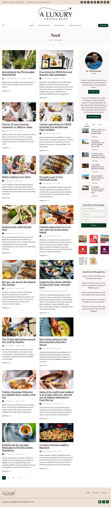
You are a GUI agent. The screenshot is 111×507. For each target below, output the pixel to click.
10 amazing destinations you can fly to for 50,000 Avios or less (97, 144)
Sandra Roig (47, 451)
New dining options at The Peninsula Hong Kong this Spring (53, 342)
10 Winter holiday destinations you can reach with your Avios (98, 156)
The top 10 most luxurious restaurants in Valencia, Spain (17, 125)
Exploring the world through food (16, 228)
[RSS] (108, 2)
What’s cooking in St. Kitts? (16, 177)
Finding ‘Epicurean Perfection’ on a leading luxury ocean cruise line (18, 394)
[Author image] (3, 78)
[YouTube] (105, 2)
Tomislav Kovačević (11, 78)
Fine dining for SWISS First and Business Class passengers (55, 73)
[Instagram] (101, 2)
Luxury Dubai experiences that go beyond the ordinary (97, 167)
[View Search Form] (3, 25)
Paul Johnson (47, 78)
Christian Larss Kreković (50, 291)
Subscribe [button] (103, 25)
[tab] (87, 125)
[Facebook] (85, 2)
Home (50, 40)
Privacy (105, 493)
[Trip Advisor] (98, 2)
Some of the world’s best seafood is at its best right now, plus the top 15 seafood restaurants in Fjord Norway (56, 396)
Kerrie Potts (9, 131)
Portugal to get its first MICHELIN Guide (51, 178)
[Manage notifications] (106, 502)
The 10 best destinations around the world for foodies (18, 341)
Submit (94, 225)
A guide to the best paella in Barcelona (54, 446)
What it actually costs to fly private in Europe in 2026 (98, 132)
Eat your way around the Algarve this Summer (19, 283)
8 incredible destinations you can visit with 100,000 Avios (97, 190)
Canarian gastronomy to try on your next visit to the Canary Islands (55, 229)
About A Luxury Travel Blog (13, 2)
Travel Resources (75, 25)
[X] (103, 501)
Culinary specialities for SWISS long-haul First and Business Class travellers (55, 127)
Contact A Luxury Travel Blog (38, 2)
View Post (6, 91)
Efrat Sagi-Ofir (10, 346)
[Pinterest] (95, 2)
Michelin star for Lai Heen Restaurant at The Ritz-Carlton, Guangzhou (17, 447)
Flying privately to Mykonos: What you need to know (97, 178)
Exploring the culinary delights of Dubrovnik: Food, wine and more (55, 284)
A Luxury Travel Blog (10, 502)
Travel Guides (58, 40)
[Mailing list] (81, 2)
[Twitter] (88, 2)
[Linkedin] (91, 2)
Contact (95, 493)
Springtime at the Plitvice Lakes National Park (18, 73)
